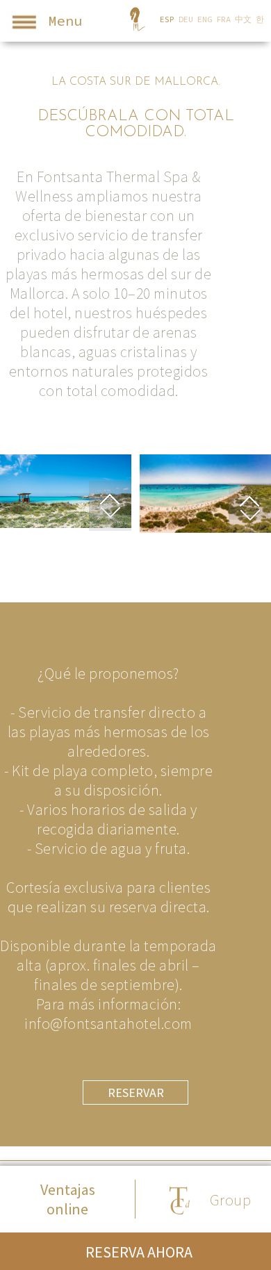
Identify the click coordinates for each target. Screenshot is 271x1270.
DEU (186, 19)
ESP (167, 19)
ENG (204, 19)
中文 (243, 19)
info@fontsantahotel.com (108, 1023)
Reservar (136, 1092)
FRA (223, 19)
